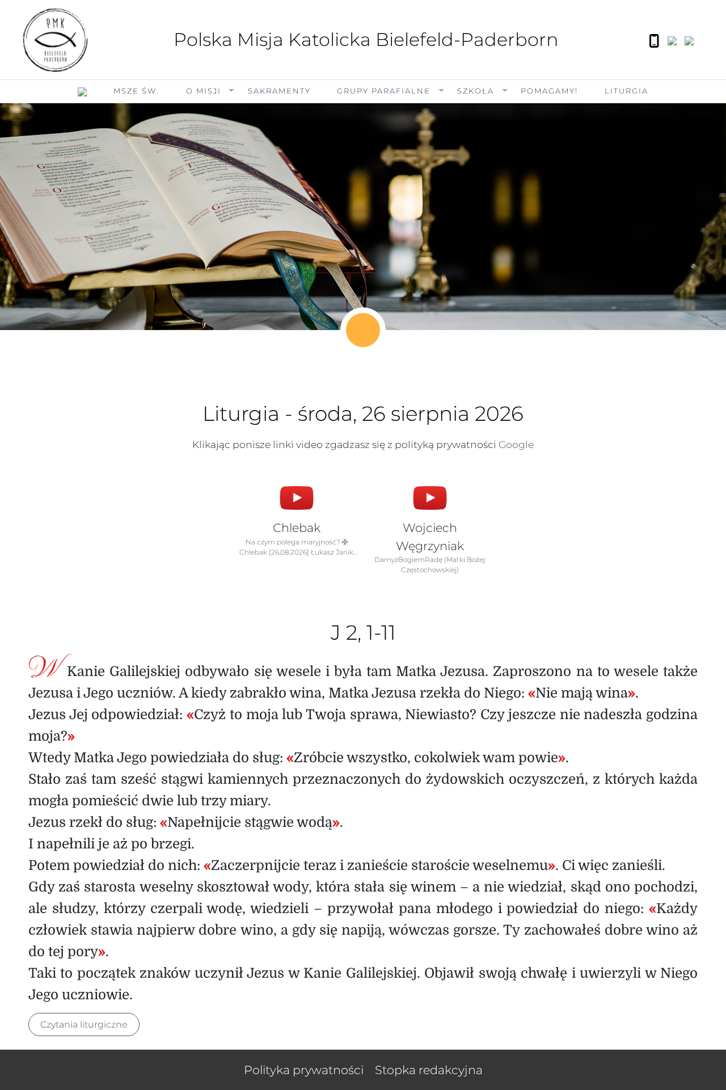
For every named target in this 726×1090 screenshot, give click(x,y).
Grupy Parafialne (383, 90)
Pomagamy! (549, 90)
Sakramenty (279, 90)
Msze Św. (136, 90)
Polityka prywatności (304, 1070)
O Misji (203, 90)
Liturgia (626, 90)
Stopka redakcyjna (429, 1070)
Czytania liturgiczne (84, 1024)
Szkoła (475, 90)
